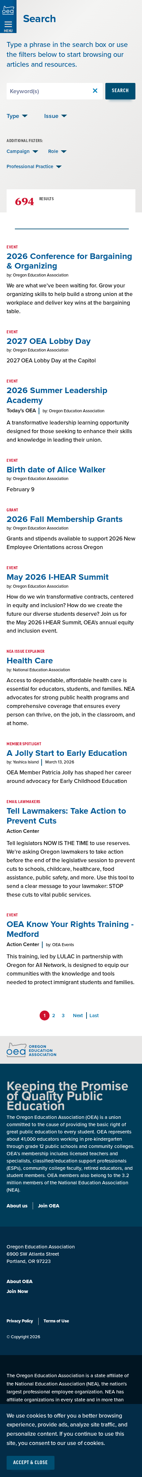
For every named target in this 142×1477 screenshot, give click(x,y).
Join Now (17, 1291)
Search (120, 91)
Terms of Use (56, 1321)
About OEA (20, 1281)
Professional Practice (30, 166)
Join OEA (48, 1206)
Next (78, 1015)
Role (53, 151)
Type (13, 116)
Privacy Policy (20, 1321)
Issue (51, 116)
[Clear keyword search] (95, 91)
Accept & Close (30, 1462)
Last (94, 1015)
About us (17, 1206)
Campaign (18, 151)
